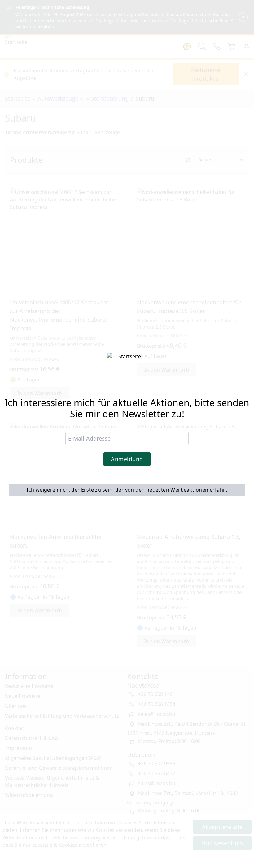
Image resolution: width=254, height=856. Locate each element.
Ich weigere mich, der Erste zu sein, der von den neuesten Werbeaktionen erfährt (127, 489)
